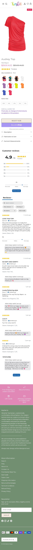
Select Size (4, 98)
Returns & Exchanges (8, 483)
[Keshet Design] (16, 4)
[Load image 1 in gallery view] (16, 32)
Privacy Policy (5, 491)
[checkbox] (22, 210)
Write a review (16, 190)
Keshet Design (9, 544)
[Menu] (3, 4)
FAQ (2, 464)
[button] (16, 164)
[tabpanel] (16, 289)
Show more (16, 375)
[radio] (4, 78)
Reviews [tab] (7, 198)
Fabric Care (5, 477)
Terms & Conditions (7, 486)
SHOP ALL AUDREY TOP (8, 109)
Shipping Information (8, 480)
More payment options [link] (16, 129)
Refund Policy (6, 488)
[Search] (7, 4)
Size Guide (4, 475)
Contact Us (5, 469)
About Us (4, 466)
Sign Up (6, 515)
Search (3, 461)
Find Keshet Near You (8, 472)
